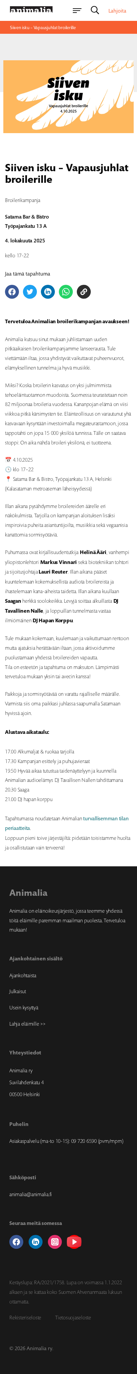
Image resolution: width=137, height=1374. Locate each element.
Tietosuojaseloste (73, 1317)
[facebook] (16, 1242)
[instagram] (55, 1242)
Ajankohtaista (22, 975)
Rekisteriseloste (25, 1317)
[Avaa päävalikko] (77, 10)
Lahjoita (117, 10)
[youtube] (74, 1242)
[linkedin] (36, 1242)
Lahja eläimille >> (27, 1023)
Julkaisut (17, 991)
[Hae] (95, 10)
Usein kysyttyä (23, 1007)
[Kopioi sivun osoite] (84, 292)
